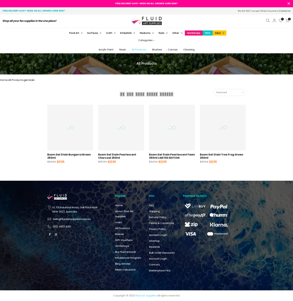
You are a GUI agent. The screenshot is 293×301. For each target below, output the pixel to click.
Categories (145, 40)
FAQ (151, 205)
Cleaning (188, 49)
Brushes (157, 49)
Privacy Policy (157, 229)
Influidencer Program (128, 258)
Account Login (158, 235)
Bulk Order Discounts (162, 252)
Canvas (173, 49)
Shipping (154, 211)
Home (4, 80)
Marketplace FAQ (159, 270)
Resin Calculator (125, 269)
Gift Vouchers (123, 240)
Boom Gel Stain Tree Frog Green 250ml (221, 156)
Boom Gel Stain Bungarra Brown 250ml (69, 156)
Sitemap (154, 241)
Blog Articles (123, 263)
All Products (139, 49)
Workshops (122, 246)
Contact (154, 264)
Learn (118, 222)
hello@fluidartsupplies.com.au (72, 219)
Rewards (154, 247)
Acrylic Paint (106, 49)
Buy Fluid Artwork (125, 252)
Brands (119, 234)
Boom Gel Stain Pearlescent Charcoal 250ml (117, 156)
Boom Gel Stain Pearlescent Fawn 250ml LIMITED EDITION (172, 156)
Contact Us (284, 10)
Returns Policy (158, 217)
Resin (122, 49)
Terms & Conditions (161, 223)
